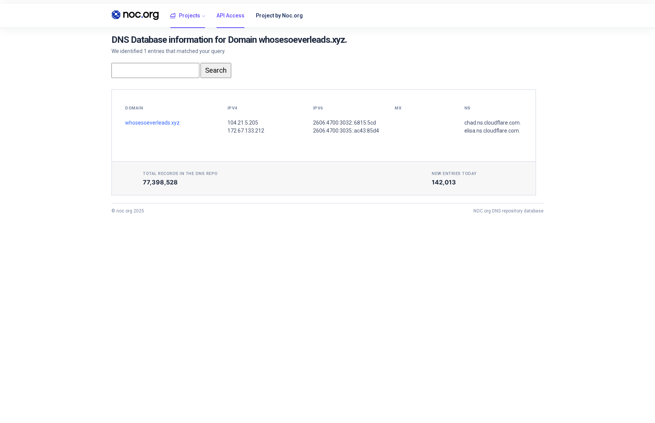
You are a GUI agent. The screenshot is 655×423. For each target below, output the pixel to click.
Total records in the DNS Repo (180, 173)
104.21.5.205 (242, 123)
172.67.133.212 (245, 131)
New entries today (454, 173)
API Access (230, 15)
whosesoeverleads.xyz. (153, 123)
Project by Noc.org (279, 15)
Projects (189, 15)
